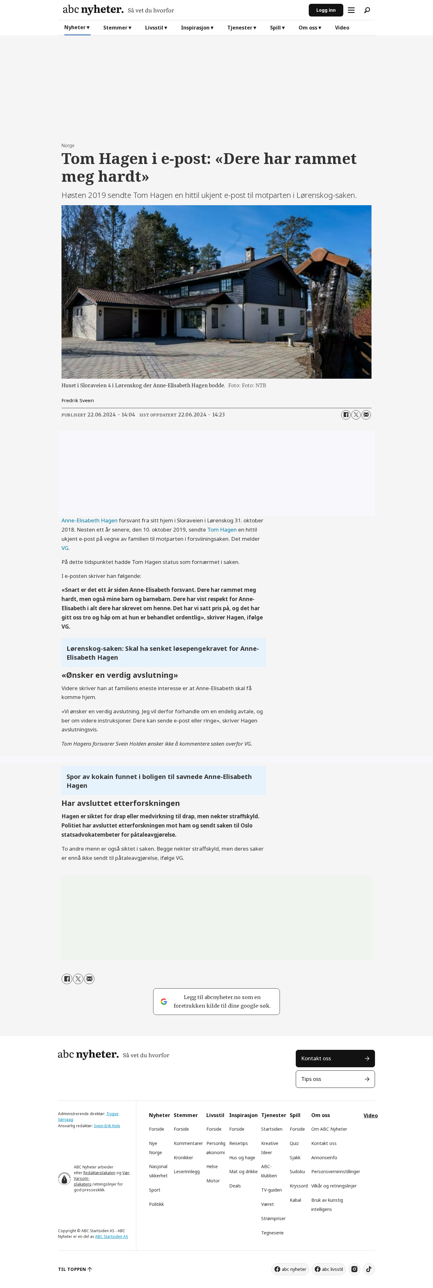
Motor (213, 1181)
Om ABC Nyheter (329, 1129)
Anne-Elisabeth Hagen (90, 520)
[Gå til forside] (183, 10)
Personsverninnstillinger (335, 1171)
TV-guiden (271, 1190)
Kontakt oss (316, 1058)
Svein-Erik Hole (107, 1125)
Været (267, 1204)
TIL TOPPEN (72, 1269)
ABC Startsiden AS (111, 1236)
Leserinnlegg (187, 1171)
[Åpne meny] (351, 10)
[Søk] (367, 10)
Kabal (295, 1200)
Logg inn (326, 10)
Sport (154, 1190)
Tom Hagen (222, 529)
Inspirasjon (195, 27)
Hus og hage (242, 1157)
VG (64, 548)
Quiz (294, 1143)
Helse (212, 1166)
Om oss (308, 27)
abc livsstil (332, 1269)
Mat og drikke (243, 1171)
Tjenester (239, 27)
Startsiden (271, 1129)
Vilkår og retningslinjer (334, 1186)
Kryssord (299, 1186)
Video (342, 27)
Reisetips (238, 1143)
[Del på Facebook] (346, 415)
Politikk (156, 1204)
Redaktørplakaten (99, 1172)
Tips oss (311, 1078)
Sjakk (295, 1157)
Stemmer (115, 27)
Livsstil (154, 27)
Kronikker (183, 1157)
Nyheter (75, 27)
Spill (275, 27)
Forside (156, 1129)
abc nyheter (294, 1269)
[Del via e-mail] (366, 415)
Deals (235, 1186)
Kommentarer (188, 1143)
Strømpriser (273, 1218)
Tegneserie (272, 1233)
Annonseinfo (324, 1157)
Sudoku (297, 1171)
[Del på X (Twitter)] (356, 415)
